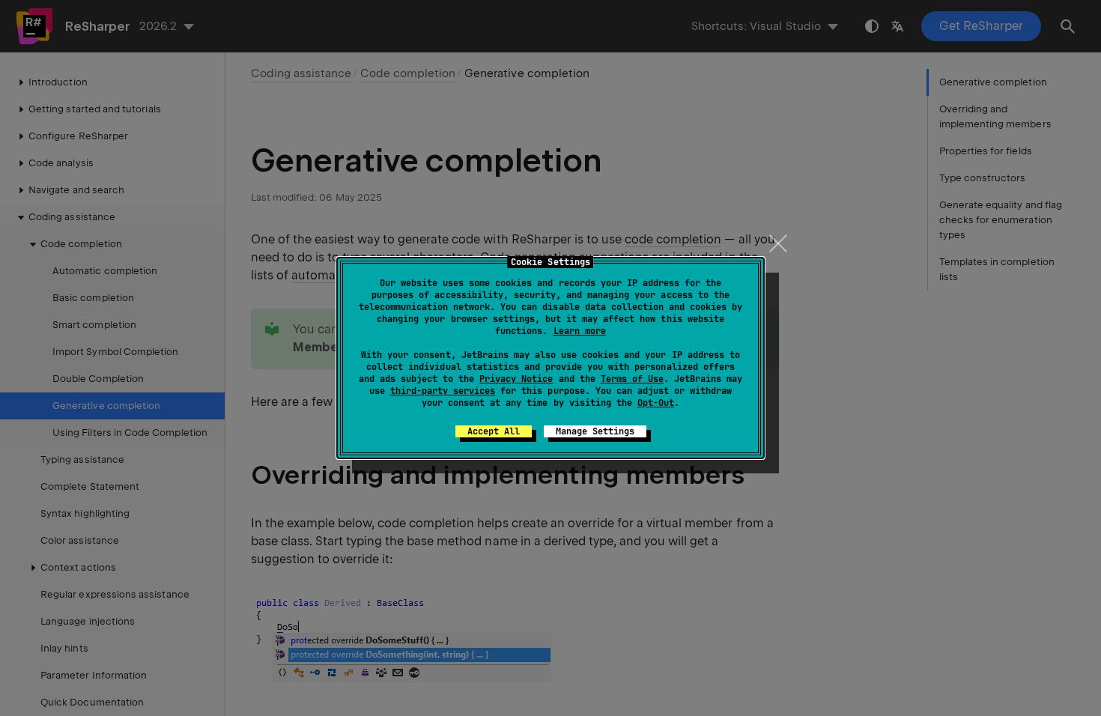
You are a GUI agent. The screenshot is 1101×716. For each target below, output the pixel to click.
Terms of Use (632, 379)
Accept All (493, 431)
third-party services (442, 391)
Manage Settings (595, 431)
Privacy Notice (516, 379)
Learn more (579, 331)
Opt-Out (655, 403)
